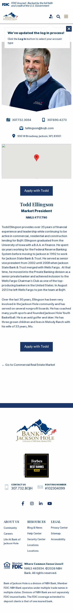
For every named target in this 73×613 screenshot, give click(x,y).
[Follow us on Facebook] (23, 504)
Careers (8, 533)
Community (10, 528)
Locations (33, 545)
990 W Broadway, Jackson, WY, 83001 (39, 136)
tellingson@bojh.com (39, 128)
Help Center (34, 533)
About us (11, 522)
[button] (58, 16)
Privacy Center (59, 527)
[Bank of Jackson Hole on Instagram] (32, 504)
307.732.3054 (21, 120)
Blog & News (34, 527)
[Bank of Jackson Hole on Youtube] (50, 504)
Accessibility (58, 539)
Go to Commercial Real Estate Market (28, 365)
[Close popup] (69, 29)
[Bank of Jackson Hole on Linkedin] (41, 504)
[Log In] (51, 16)
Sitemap (56, 533)
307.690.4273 (57, 120)
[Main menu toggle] (66, 16)
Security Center (36, 539)
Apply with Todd (36, 190)
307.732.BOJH (21, 488)
